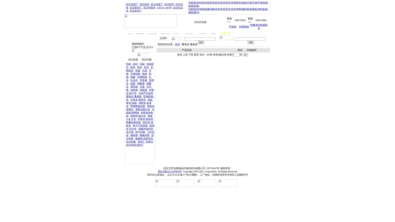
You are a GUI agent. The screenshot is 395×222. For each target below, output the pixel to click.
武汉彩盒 (145, 4)
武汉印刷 (147, 59)
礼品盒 (134, 80)
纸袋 (243, 2)
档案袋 (141, 83)
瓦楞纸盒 (236, 2)
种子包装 (140, 132)
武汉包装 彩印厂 (135, 145)
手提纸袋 (263, 2)
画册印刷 (209, 9)
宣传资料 (236, 9)
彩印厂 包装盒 (145, 141)
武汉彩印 (169, 4)
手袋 (254, 2)
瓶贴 (254, 9)
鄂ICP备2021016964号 (170, 171)
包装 (190, 2)
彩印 (196, 2)
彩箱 (196, 6)
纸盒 (217, 2)
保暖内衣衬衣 (145, 128)
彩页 (228, 9)
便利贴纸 (263, 9)
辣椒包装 (145, 135)
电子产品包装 (140, 125)
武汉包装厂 (132, 4)
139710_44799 (164, 7)
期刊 (196, 12)
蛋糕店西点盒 (142, 109)
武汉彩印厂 (136, 11)
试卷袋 (134, 90)
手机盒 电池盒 (145, 119)
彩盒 (222, 2)
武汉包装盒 (149, 7)
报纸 (190, 12)
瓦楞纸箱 (244, 26)
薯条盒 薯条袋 (133, 96)
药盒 (228, 2)
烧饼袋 (134, 135)
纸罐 (132, 77)
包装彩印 (209, 2)
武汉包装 (133, 59)
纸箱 (190, 6)
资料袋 (134, 86)
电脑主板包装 (133, 122)
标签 (249, 9)
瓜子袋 (129, 132)
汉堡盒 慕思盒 (138, 99)
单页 (222, 9)
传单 (217, 9)
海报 (201, 9)
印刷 (201, 2)
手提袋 (232, 26)
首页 (177, 44)
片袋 (249, 2)
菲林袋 (143, 90)
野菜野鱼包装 (137, 106)
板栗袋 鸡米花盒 (144, 138)
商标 (243, 9)
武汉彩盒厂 (136, 7)
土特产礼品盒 (145, 93)
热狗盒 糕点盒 (138, 116)
